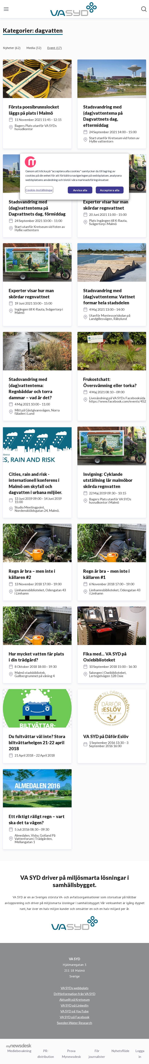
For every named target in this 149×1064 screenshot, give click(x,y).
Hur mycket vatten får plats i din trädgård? (36, 657)
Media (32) (33, 48)
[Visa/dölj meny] (6, 9)
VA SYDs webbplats (74, 988)
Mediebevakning (19, 1051)
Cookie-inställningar (39, 190)
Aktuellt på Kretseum (74, 1000)
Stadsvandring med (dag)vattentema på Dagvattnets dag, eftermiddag (103, 116)
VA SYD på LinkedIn (74, 1005)
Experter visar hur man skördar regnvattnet (105, 205)
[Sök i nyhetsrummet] (144, 9)
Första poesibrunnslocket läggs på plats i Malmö (34, 110)
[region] (74, 177)
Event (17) (54, 48)
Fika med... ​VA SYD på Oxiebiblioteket (104, 657)
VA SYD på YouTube (74, 1011)
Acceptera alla (109, 190)
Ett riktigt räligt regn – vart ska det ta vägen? (37, 819)
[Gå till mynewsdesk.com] (18, 1045)
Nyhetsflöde (120, 1051)
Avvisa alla (80, 190)
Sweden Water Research (74, 1023)
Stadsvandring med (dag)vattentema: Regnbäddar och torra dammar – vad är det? (30, 388)
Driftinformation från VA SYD (74, 994)
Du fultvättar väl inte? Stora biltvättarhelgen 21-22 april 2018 (37, 742)
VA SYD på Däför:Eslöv (105, 736)
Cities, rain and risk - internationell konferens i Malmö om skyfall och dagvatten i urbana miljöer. (35, 483)
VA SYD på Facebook (74, 1017)
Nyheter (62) (12, 48)
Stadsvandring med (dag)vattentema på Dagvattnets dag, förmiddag (37, 208)
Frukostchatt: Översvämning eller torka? (109, 382)
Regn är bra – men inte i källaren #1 (106, 574)
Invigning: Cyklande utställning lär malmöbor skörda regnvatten (107, 480)
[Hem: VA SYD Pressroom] (73, 9)
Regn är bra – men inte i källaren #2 (32, 574)
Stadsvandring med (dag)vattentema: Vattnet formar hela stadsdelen (109, 296)
